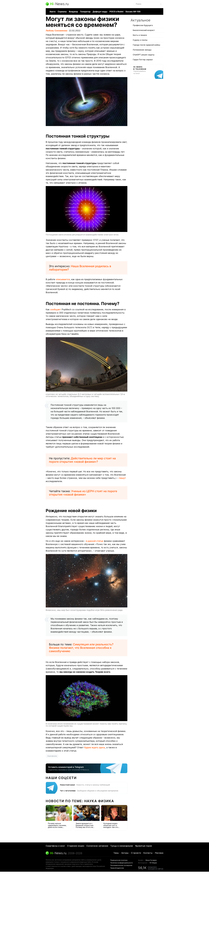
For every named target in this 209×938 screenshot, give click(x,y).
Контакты (148, 853)
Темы (116, 853)
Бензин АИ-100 (133, 11)
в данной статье (94, 541)
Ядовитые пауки (143, 846)
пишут (122, 478)
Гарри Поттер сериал (143, 60)
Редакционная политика (118, 860)
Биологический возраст (144, 30)
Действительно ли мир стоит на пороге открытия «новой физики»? (82, 460)
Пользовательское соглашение (121, 865)
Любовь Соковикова (56, 30)
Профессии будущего (143, 25)
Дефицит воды (100, 11)
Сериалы (62, 11)
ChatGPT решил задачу (143, 55)
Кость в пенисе (140, 35)
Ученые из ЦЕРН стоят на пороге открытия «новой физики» (83, 492)
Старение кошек (75, 846)
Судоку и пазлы (140, 40)
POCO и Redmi (116, 11)
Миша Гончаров (151, 860)
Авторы (125, 853)
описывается (63, 279)
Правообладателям (117, 868)
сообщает (55, 309)
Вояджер (73, 11)
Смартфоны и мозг (55, 846)
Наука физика (52, 756)
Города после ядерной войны (146, 45)
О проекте (136, 853)
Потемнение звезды (142, 50)
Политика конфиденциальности (121, 863)
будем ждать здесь (94, 747)
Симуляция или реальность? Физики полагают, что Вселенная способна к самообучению (81, 648)
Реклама (159, 853)
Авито (53, 11)
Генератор (85, 11)
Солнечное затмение (97, 846)
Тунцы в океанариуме (121, 846)
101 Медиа (153, 863)
